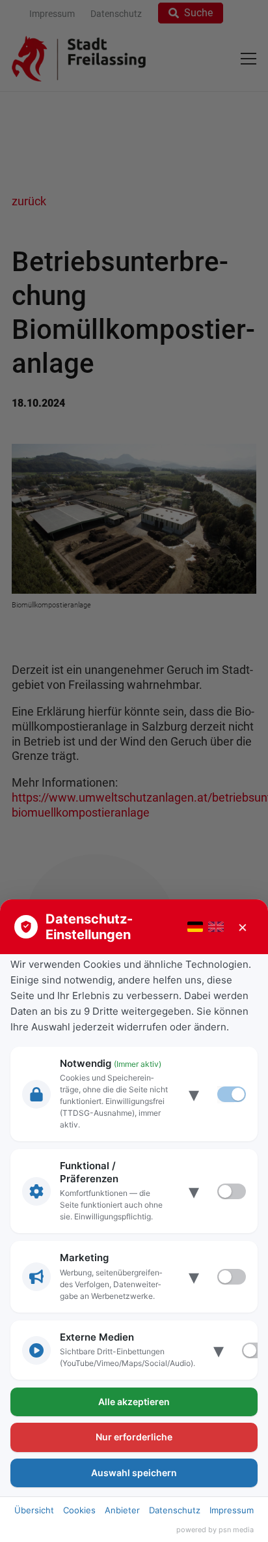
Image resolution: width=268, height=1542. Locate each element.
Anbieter (122, 1510)
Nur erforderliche (134, 1436)
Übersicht (34, 1510)
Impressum (231, 1510)
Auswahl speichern (134, 1472)
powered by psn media (215, 1529)
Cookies (79, 1510)
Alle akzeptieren (134, 1401)
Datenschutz (174, 1510)
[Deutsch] (195, 927)
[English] (216, 927)
